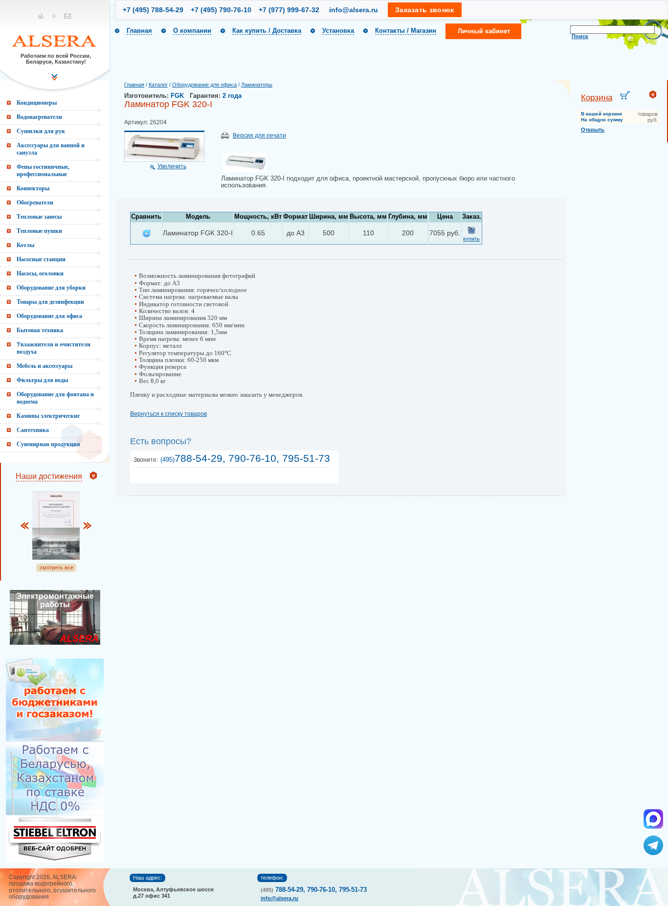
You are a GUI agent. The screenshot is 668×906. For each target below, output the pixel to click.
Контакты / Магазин (405, 30)
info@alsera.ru (353, 10)
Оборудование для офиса (204, 85)
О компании (192, 30)
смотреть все (56, 567)
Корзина (596, 97)
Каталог (158, 85)
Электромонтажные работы (55, 600)
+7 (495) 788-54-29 (153, 10)
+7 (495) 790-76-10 (221, 10)
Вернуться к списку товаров (168, 413)
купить (471, 239)
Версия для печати (259, 135)
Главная (139, 30)
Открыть (592, 130)
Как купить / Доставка (266, 30)
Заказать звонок (424, 10)
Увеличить (171, 166)
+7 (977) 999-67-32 (289, 10)
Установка (338, 30)
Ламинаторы (256, 85)
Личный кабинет (484, 31)
